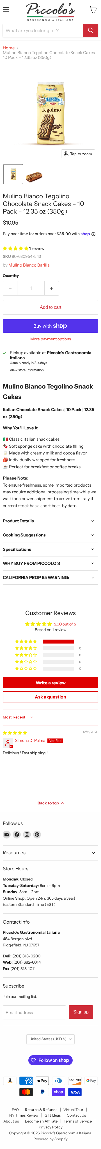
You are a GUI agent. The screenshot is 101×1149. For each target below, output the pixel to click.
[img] (15, 732)
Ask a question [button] (50, 697)
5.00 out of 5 (65, 624)
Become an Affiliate (41, 1121)
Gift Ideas (53, 1115)
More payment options (50, 339)
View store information (27, 370)
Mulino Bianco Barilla (29, 265)
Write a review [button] (51, 683)
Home (9, 47)
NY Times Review (23, 1115)
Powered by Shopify (50, 1139)
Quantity (11, 276)
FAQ (15, 1109)
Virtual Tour (73, 1109)
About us (11, 1121)
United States (47, 1039)
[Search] (90, 30)
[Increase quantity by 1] (52, 288)
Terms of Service (78, 1121)
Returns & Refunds (41, 1109)
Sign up (81, 1012)
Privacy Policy (51, 1127)
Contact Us (76, 1115)
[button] (13, 174)
